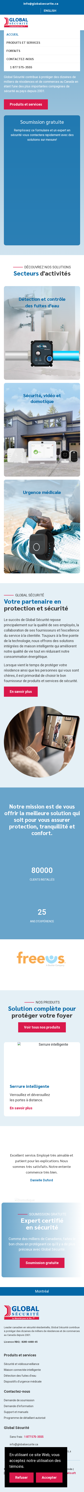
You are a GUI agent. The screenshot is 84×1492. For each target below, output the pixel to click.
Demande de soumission (19, 1400)
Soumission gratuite (42, 1263)
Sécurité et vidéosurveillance (21, 1364)
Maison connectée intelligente (22, 1369)
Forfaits (13, 51)
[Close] (62, 1452)
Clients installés (42, 879)
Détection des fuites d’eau (20, 1375)
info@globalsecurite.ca (40, 3)
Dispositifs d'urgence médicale (23, 1381)
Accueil (12, 34)
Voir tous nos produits (42, 1027)
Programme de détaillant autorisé (25, 1417)
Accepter (49, 1477)
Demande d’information (18, 1406)
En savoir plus (21, 692)
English (50, 10)
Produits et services (23, 42)
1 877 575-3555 (20, 67)
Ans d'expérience (42, 921)
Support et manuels (16, 1412)
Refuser (21, 1477)
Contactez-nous (20, 59)
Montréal (42, 1291)
